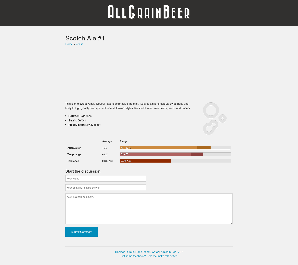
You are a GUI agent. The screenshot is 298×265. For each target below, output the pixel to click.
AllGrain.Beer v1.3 (172, 252)
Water (155, 252)
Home (69, 44)
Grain (130, 252)
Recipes (120, 252)
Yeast (79, 44)
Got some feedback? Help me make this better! (149, 256)
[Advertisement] (149, 74)
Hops (138, 252)
